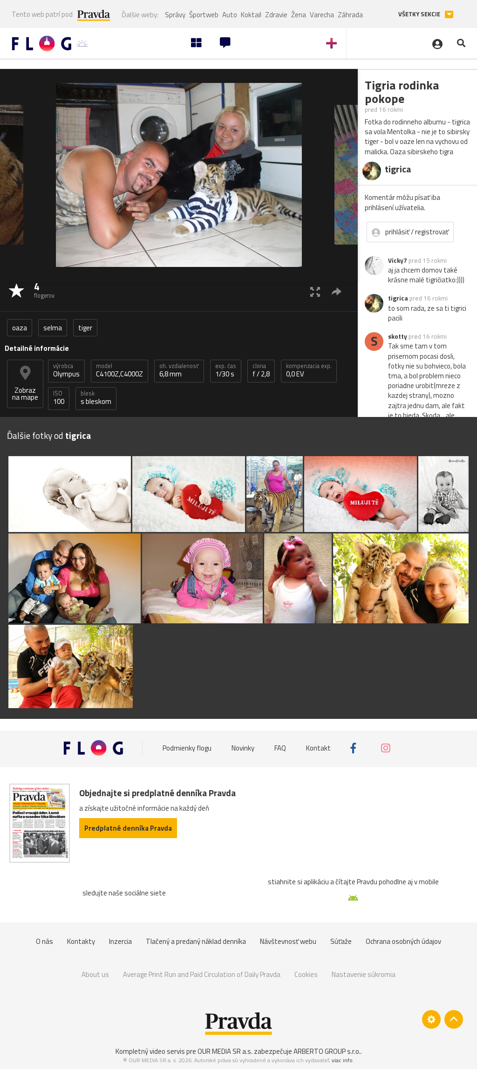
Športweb (203, 14)
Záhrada (350, 14)
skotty (397, 336)
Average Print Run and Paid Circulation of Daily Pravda (201, 974)
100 (58, 398)
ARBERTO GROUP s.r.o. (327, 1051)
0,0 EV (309, 370)
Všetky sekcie (420, 14)
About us (95, 974)
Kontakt (318, 748)
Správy (175, 14)
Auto (229, 14)
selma (52, 327)
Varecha (322, 14)
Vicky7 (397, 260)
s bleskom (96, 398)
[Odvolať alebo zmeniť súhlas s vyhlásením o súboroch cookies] (431, 1019)
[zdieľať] (336, 291)
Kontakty (81, 941)
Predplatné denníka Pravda (128, 828)
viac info (342, 1060)
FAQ (280, 748)
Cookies (306, 974)
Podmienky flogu (187, 748)
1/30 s (225, 370)
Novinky (243, 748)
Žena (298, 14)
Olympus (66, 370)
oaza (19, 327)
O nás (44, 941)
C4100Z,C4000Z (119, 370)
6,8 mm (179, 370)
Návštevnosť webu (288, 941)
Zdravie (276, 14)
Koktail (251, 14)
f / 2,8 (261, 370)
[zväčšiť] (315, 291)
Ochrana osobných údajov (403, 941)
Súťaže (341, 941)
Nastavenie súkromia (363, 974)
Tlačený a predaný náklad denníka (196, 941)
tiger (85, 327)
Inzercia (120, 941)
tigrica (398, 298)
